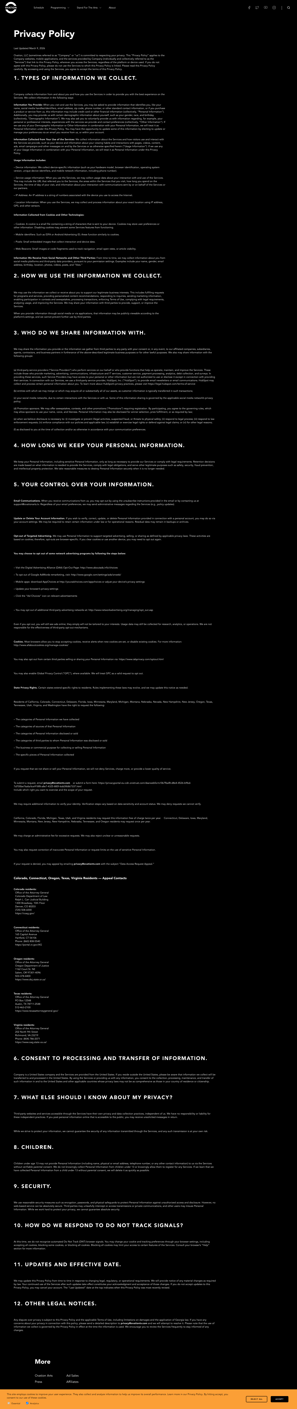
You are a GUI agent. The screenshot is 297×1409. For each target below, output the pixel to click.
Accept (280, 1399)
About (112, 8)
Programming (58, 8)
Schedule (39, 8)
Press (38, 1382)
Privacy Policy (195, 1394)
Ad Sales (72, 1375)
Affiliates (72, 1382)
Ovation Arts (44, 1375)
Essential (16, 1404)
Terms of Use (104, 1320)
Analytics (34, 1404)
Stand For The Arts (87, 8)
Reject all (256, 1399)
